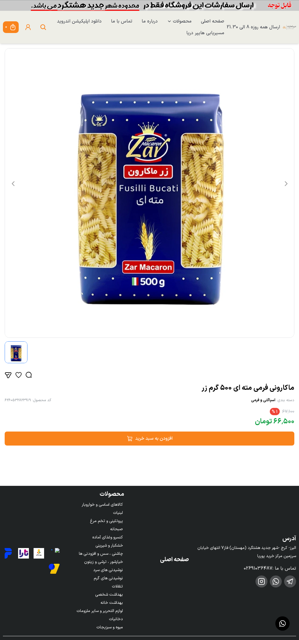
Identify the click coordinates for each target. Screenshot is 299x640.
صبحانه (116, 529)
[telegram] (290, 581)
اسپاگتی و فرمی (263, 400)
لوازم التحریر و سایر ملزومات (100, 611)
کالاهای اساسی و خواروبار (102, 505)
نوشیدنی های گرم (108, 578)
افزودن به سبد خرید (154, 438)
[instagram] (261, 581)
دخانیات (116, 619)
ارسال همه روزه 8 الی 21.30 (253, 27)
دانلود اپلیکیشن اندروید (79, 21)
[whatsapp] (276, 581)
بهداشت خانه (111, 603)
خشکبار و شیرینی (109, 545)
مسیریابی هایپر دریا (205, 32)
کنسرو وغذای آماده (107, 537)
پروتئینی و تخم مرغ (106, 521)
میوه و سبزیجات (109, 627)
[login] (28, 27)
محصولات (182, 21)
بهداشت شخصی (109, 595)
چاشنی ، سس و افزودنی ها (101, 554)
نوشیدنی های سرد (108, 570)
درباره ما (150, 21)
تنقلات (117, 586)
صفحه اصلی (212, 21)
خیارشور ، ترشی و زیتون (103, 562)
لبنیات (118, 513)
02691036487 (258, 568)
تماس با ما (121, 21)
